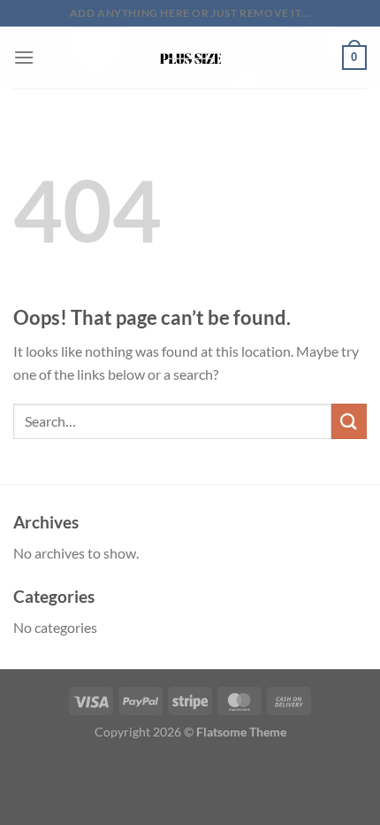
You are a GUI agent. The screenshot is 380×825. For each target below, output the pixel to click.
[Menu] (23, 57)
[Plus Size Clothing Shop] (190, 58)
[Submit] (349, 421)
